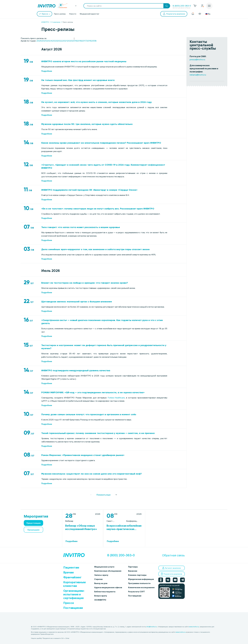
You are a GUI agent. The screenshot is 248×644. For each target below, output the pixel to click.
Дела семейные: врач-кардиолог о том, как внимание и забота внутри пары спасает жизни (95, 249)
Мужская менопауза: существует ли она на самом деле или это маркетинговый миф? (91, 473)
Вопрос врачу (100, 596)
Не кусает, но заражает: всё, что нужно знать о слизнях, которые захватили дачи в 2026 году (96, 102)
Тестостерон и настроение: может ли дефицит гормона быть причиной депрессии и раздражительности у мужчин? (103, 347)
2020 (69, 41)
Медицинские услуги (104, 567)
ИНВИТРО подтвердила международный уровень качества (75, 370)
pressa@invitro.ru (197, 59)
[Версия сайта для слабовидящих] (199, 14)
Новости (72, 14)
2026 (39, 41)
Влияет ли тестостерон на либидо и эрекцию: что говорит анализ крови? (84, 282)
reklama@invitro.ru (198, 74)
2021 (64, 41)
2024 (49, 41)
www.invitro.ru (194, 627)
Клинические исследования (141, 587)
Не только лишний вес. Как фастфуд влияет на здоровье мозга (78, 80)
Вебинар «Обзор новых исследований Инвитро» (81, 527)
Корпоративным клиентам (74, 584)
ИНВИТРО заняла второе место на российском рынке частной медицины (83, 61)
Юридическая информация (141, 579)
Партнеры (133, 567)
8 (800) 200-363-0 (182, 5)
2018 (79, 41)
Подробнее (46, 71)
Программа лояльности (139, 583)
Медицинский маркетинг (89, 14)
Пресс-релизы (60, 14)
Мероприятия (36, 516)
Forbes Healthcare (116, 397)
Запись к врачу (101, 575)
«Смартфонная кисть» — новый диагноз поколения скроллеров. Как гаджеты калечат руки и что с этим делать (102, 322)
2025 (44, 41)
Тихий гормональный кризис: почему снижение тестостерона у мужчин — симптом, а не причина (98, 433)
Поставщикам (73, 608)
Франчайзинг (72, 577)
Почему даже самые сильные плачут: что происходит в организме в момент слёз (88, 414)
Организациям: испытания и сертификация (73, 594)
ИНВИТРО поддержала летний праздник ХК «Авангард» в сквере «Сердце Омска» (89, 189)
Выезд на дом (100, 583)
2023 (54, 41)
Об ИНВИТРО (100, 600)
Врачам (68, 572)
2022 (59, 41)
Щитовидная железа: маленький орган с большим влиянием (76, 301)
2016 (89, 41)
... (74, 38)
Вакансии (132, 571)
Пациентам (71, 567)
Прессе (68, 603)
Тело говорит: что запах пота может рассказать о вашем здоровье (80, 227)
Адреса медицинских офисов (108, 587)
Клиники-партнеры (137, 575)
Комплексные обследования (107, 571)
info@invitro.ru (151, 627)
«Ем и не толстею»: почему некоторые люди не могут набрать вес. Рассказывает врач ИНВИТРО (97, 208)
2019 (74, 41)
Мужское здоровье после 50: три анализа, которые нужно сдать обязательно (87, 124)
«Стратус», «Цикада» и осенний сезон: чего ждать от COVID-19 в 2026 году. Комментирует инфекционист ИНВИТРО (103, 166)
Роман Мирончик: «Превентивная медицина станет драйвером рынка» (82, 455)
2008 (93, 41)
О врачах (98, 579)
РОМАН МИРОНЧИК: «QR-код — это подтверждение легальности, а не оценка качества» (93, 392)
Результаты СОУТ (136, 591)
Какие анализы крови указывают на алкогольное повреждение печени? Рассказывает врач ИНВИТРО (101, 142)
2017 (84, 41)
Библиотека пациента (104, 591)
